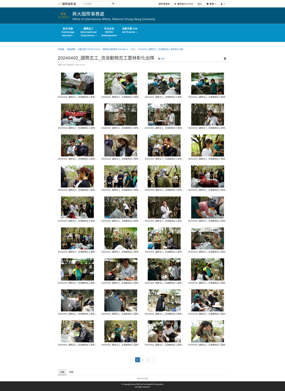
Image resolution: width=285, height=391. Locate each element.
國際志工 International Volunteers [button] (89, 32)
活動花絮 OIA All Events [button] (130, 30)
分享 (162, 58)
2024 (133, 49)
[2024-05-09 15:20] (77, 84)
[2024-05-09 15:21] (77, 269)
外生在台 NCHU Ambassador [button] (109, 32)
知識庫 (61, 49)
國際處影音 (69, 4)
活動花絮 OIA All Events (89, 49)
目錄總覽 (71, 49)
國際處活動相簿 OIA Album (115, 49)
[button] (222, 3)
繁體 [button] (212, 3)
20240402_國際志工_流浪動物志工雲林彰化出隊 (160, 49)
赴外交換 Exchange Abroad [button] (68, 32)
